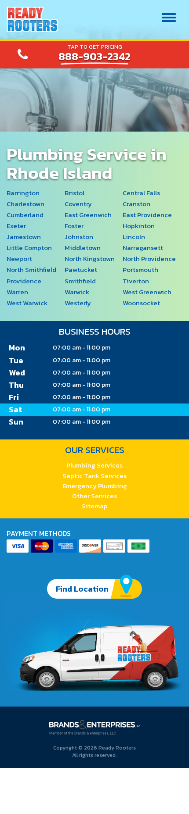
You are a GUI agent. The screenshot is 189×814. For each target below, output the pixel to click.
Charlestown (25, 204)
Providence (24, 281)
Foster (74, 226)
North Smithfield (31, 269)
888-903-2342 (94, 57)
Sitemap (95, 506)
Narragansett (143, 248)
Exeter (16, 226)
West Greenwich (147, 292)
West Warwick (27, 303)
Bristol (74, 193)
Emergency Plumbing (94, 486)
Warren (17, 292)
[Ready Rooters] (32, 19)
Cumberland (25, 215)
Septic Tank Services (94, 476)
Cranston (136, 204)
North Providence (149, 258)
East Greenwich (88, 215)
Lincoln (134, 237)
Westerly (78, 303)
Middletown (83, 248)
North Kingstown (90, 258)
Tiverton (136, 281)
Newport (19, 258)
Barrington (23, 193)
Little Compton (29, 248)
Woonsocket (141, 303)
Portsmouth (140, 269)
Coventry (78, 204)
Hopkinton (139, 226)
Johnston (79, 237)
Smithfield (80, 281)
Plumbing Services (94, 465)
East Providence (147, 215)
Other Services (94, 496)
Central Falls (141, 193)
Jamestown (24, 237)
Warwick (77, 292)
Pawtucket (81, 269)
